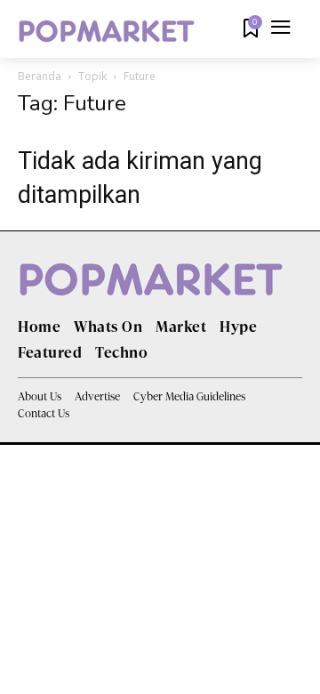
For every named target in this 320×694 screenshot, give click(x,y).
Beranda (39, 76)
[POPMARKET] (107, 31)
